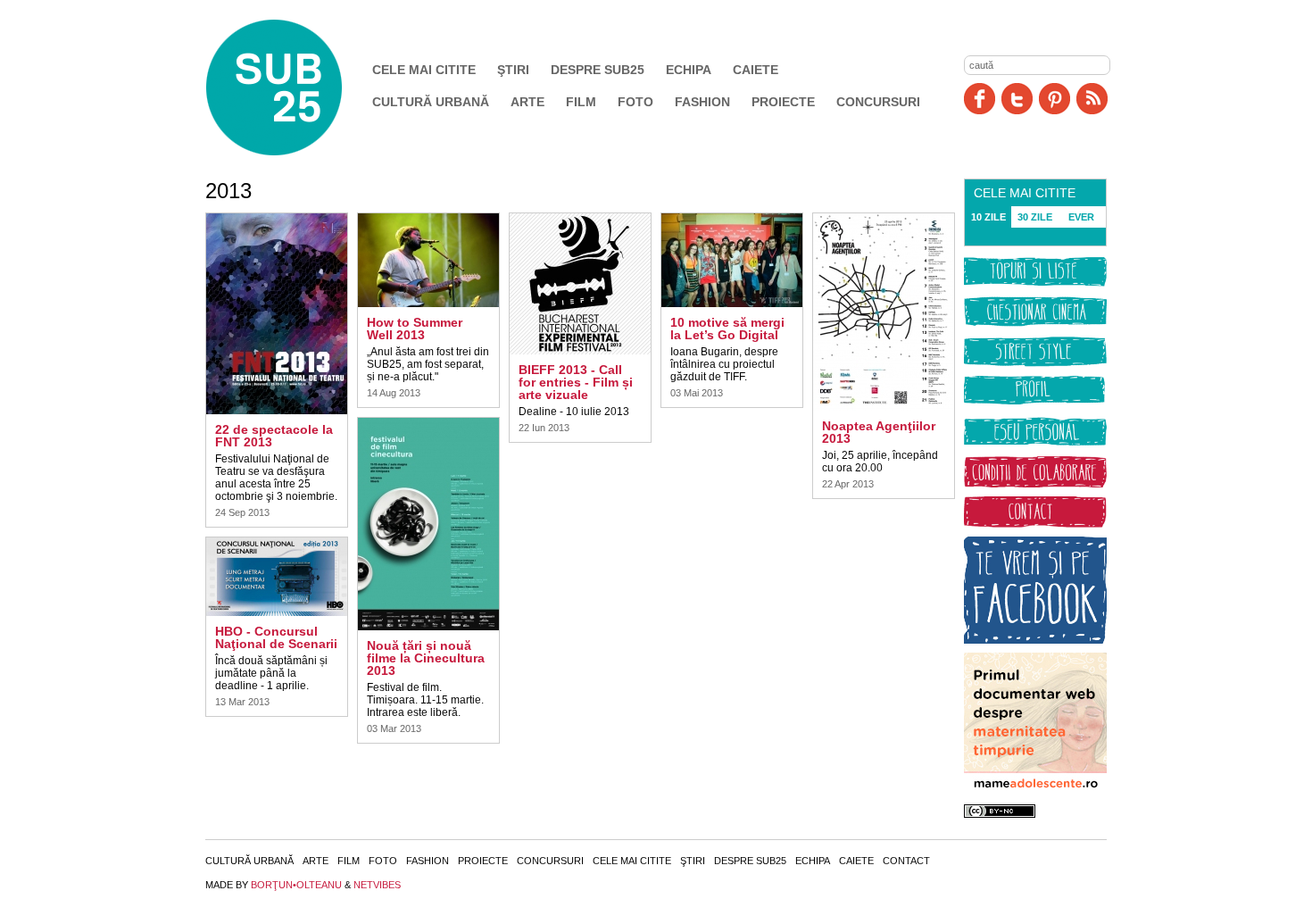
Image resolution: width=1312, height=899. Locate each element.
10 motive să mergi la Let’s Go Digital (727, 328)
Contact (906, 860)
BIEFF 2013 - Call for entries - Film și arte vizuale (576, 382)
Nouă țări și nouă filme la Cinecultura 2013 (426, 658)
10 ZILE (988, 217)
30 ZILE (1034, 217)
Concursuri (878, 102)
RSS (1092, 98)
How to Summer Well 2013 (414, 328)
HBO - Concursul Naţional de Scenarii (276, 637)
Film (581, 102)
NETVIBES (377, 884)
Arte (527, 102)
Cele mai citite (424, 69)
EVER (1081, 217)
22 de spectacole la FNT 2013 (274, 435)
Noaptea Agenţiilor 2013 (878, 432)
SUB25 (294, 87)
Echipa (688, 69)
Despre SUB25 (597, 69)
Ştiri (513, 69)
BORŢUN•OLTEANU (296, 884)
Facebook (979, 98)
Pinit (1054, 98)
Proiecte (783, 102)
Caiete (755, 69)
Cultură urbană (430, 102)
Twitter (1017, 98)
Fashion (702, 102)
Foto (635, 102)
